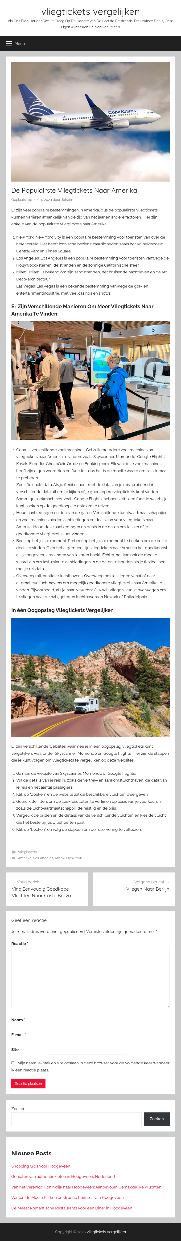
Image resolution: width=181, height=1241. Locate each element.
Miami (60, 858)
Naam (18, 1020)
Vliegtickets (27, 852)
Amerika (24, 858)
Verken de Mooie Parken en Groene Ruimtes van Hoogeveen (67, 1197)
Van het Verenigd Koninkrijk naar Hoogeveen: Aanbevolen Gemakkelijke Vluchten (86, 1187)
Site (15, 1049)
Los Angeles (43, 858)
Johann (67, 200)
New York (74, 858)
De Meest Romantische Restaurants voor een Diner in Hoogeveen (71, 1208)
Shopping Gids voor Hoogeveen (40, 1166)
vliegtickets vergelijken (90, 11)
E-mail (18, 1034)
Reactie (19, 943)
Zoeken (18, 1108)
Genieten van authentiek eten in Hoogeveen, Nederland (63, 1176)
